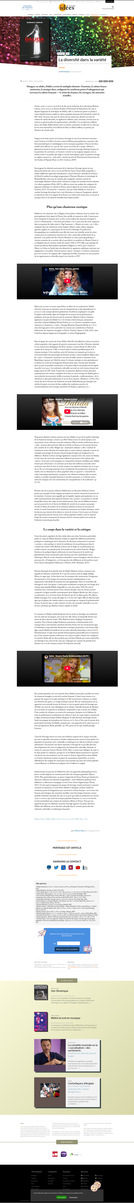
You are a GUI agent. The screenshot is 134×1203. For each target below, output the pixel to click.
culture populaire (38, 81)
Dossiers (50, 1184)
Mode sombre (91, 1)
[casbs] (55, 1154)
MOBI (110, 81)
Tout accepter (61, 1197)
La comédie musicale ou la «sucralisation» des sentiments (83, 1047)
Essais (88, 14)
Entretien (72, 1042)
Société (37, 14)
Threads (84, 1184)
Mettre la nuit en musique (65, 1018)
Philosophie (67, 14)
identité (31, 81)
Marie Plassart (57, 996)
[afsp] (64, 1154)
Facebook (99, 1175)
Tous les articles (81, 1)
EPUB (105, 81)
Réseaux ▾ (99, 1)
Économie (45, 14)
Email (54, 943)
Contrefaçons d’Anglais (81, 1083)
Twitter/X (85, 1189)
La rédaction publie (55, 1)
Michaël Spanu (65, 71)
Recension (61, 53)
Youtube (99, 1178)
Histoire (75, 14)
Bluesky (85, 1178)
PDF (101, 81)
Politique (30, 14)
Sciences (81, 14)
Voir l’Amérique (59, 991)
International (58, 14)
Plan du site (66, 1189)
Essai (70, 1081)
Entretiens (103, 14)
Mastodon (85, 1181)
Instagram (85, 1186)
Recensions (94, 14)
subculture (25, 81)
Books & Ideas (109, 1)
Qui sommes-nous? (68, 1)
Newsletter (85, 1175)
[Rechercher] (112, 7)
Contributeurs (67, 1184)
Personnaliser (73, 1197)
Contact (65, 1178)
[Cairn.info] (76, 1154)
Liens (64, 1186)
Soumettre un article (42, 1)
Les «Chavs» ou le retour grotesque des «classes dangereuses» (79, 1089)
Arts (50, 14)
